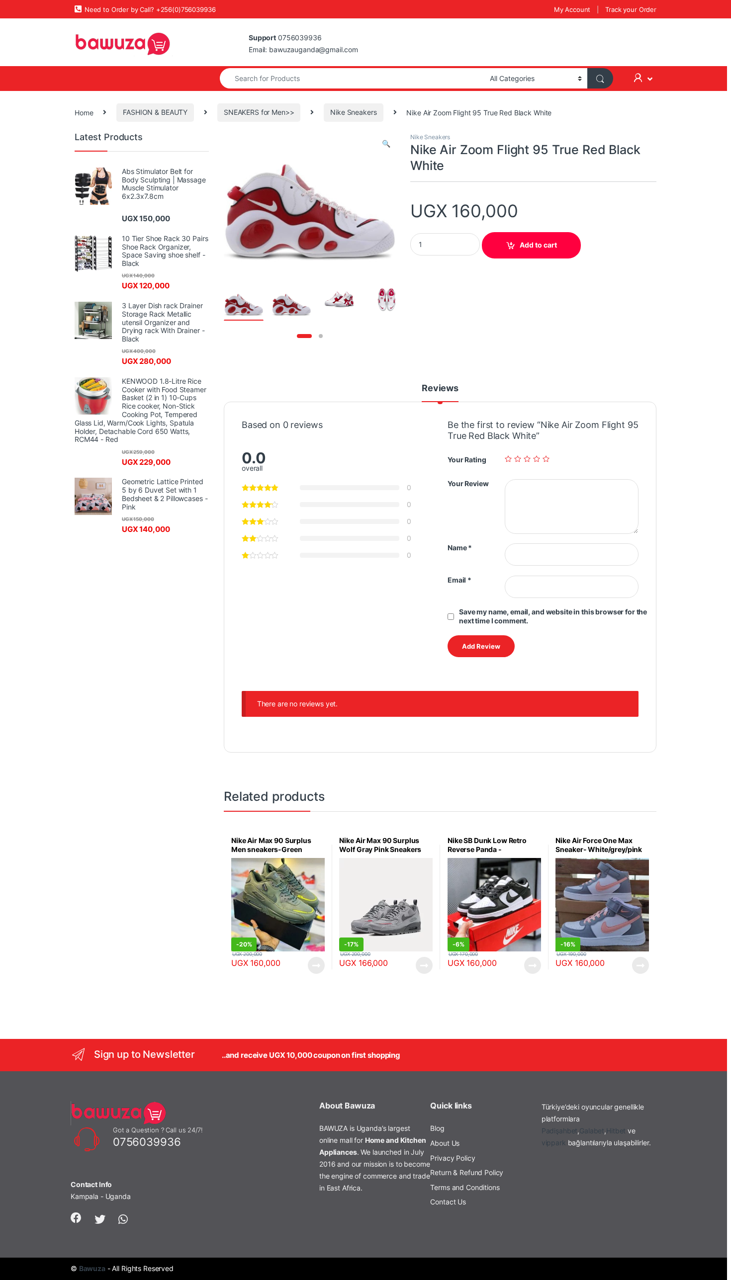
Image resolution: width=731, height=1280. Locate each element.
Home (84, 112)
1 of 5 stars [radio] (508, 458)
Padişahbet (560, 1130)
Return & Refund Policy (466, 1172)
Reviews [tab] (440, 388)
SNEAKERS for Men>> (259, 112)
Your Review (468, 483)
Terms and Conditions (464, 1187)
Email (459, 580)
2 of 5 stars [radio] (517, 458)
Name (460, 547)
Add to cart (538, 245)
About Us (444, 1143)
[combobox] (352, 78)
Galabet (591, 1130)
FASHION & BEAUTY (155, 112)
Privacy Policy (452, 1158)
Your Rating (467, 459)
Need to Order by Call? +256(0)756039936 (150, 9)
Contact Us (448, 1201)
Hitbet (616, 1130)
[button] (386, 144)
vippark (554, 1142)
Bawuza (92, 1268)
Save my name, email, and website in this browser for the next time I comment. (553, 616)
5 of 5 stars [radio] (546, 458)
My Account (572, 9)
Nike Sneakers (353, 112)
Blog (437, 1128)
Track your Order (630, 9)
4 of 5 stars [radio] (536, 458)
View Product (312, 965)
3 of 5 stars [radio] (527, 458)
